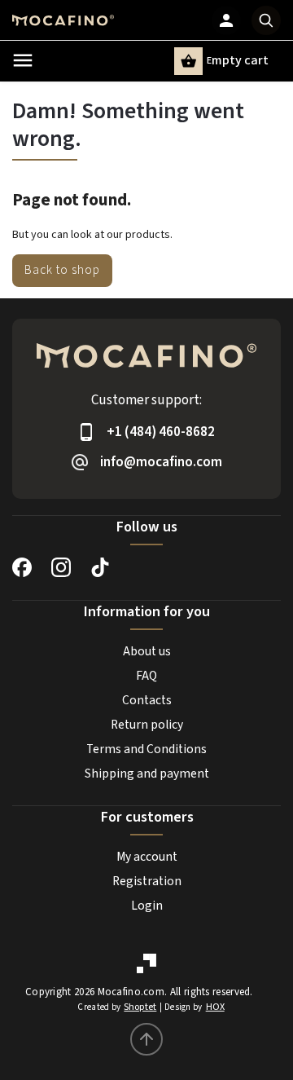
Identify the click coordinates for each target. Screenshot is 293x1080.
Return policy (147, 725)
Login (147, 906)
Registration (146, 881)
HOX (215, 1007)
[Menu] (23, 60)
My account (146, 857)
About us (147, 651)
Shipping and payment (147, 773)
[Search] (266, 20)
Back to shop (62, 270)
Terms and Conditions (146, 749)
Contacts (147, 700)
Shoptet (140, 1007)
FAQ (146, 676)
